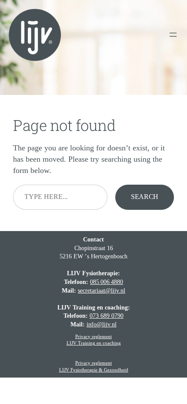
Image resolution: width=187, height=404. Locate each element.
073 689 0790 (107, 316)
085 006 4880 (106, 282)
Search (144, 197)
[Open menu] (173, 34)
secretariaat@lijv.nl (101, 290)
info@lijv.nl (102, 324)
